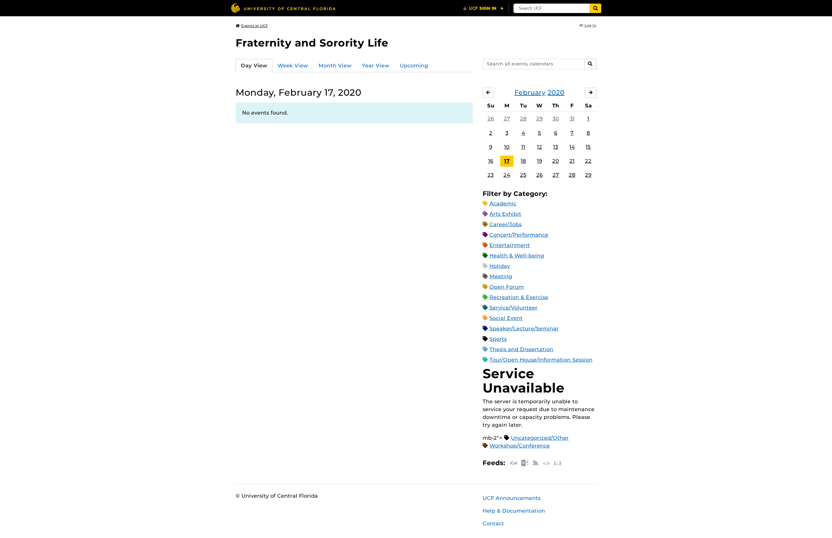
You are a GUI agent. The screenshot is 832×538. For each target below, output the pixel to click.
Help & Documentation (514, 511)
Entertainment (509, 245)
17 (507, 161)
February (530, 92)
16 (490, 161)
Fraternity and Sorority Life (312, 42)
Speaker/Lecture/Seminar (524, 328)
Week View (293, 65)
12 (539, 147)
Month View (335, 65)
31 (572, 119)
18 (523, 161)
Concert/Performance (518, 235)
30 (555, 119)
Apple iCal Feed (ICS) (513, 463)
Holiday (499, 266)
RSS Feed (535, 463)
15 (588, 147)
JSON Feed (557, 463)
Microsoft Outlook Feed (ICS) (524, 463)
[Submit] (595, 8)
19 (539, 161)
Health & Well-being (516, 256)
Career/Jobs (505, 224)
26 (491, 119)
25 (523, 175)
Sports (498, 339)
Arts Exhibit (505, 214)
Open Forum (506, 287)
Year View (375, 65)
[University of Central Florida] (283, 8)
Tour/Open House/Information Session (540, 360)
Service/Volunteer (513, 308)
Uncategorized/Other (540, 438)
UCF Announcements (511, 498)
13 (555, 147)
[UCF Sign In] (483, 8)
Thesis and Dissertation (521, 349)
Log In (590, 25)
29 (539, 119)
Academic (502, 203)
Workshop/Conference (519, 446)
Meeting (500, 276)
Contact (493, 523)
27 (507, 119)
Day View (254, 65)
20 (555, 161)
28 (523, 119)
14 (572, 147)
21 (572, 161)
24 (506, 175)
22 (588, 161)
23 (491, 175)
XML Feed (546, 463)
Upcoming (414, 65)
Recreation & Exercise (518, 297)
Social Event (506, 318)
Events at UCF (254, 25)
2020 (556, 92)
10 (507, 147)
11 (523, 147)
